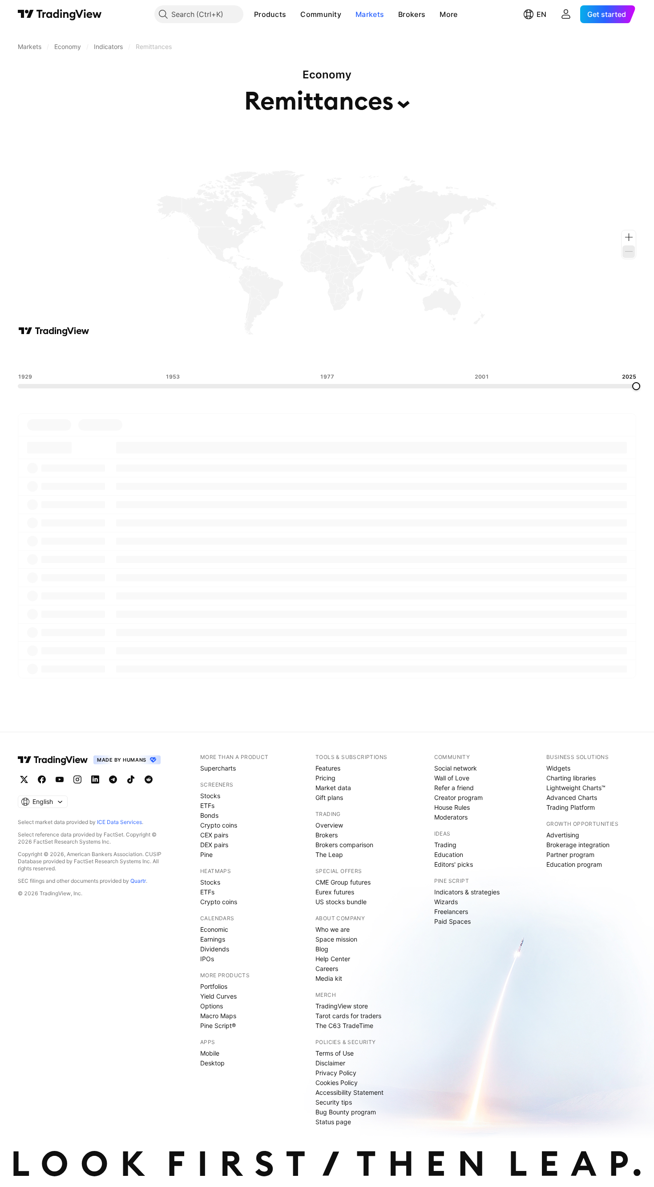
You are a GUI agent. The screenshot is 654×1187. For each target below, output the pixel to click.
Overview (329, 825)
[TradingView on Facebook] (42, 779)
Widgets (558, 768)
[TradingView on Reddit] (148, 779)
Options (211, 1006)
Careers (326, 968)
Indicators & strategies (467, 892)
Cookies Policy (336, 1082)
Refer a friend (454, 787)
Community (320, 14)
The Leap (329, 854)
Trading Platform (570, 807)
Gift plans (329, 797)
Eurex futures (334, 892)
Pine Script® (218, 1025)
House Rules (452, 807)
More (448, 14)
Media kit (328, 978)
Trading (445, 844)
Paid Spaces (452, 921)
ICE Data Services (119, 822)
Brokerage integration (578, 844)
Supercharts (218, 768)
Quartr (138, 880)
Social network (455, 768)
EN (541, 14)
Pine (206, 854)
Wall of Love (451, 778)
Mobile (209, 1053)
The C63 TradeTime (344, 1025)
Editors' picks (453, 864)
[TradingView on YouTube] (59, 779)
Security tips (333, 1102)
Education (448, 854)
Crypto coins (218, 825)
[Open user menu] (566, 14)
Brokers (411, 14)
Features (327, 768)
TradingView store (341, 1006)
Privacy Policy (335, 1073)
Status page (333, 1122)
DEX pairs (214, 844)
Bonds (209, 815)
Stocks (210, 795)
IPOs (207, 959)
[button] (293, 14)
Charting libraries (571, 778)
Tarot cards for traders (348, 1016)
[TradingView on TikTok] (131, 779)
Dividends (214, 949)
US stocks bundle (341, 902)
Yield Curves (218, 996)
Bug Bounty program (345, 1112)
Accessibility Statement (349, 1092)
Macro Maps (218, 1016)
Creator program (458, 797)
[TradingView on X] (24, 779)
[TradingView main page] (60, 14)
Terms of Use (334, 1053)
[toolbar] (327, 355)
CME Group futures (343, 882)
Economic (214, 929)
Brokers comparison (344, 844)
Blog (321, 949)
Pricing (325, 778)
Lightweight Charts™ (576, 787)
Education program (574, 864)
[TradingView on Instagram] (77, 779)
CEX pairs (214, 835)
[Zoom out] (628, 251)
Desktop (212, 1063)
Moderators (451, 817)
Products (270, 14)
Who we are (332, 929)
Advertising (562, 835)
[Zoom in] (628, 237)
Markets (369, 14)
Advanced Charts (571, 797)
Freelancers (451, 911)
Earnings (212, 939)
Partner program (570, 854)
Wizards (446, 902)
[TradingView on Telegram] (113, 779)
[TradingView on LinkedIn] (95, 779)
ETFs (207, 805)
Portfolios (213, 986)
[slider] (636, 386)
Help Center (332, 959)
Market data (333, 787)
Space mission (336, 939)
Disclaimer (330, 1063)
